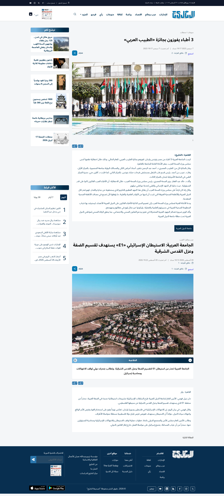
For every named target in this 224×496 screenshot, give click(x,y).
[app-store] (37, 488)
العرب (182, 240)
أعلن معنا (128, 460)
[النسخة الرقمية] (46, 15)
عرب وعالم (150, 14)
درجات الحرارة (149, 2)
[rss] (173, 489)
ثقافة (119, 14)
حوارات (115, 460)
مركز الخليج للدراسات (88, 473)
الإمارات (163, 14)
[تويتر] (39, 3)
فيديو (93, 14)
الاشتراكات (127, 466)
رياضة (129, 14)
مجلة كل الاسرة (112, 471)
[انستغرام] (35, 3)
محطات (183, 32)
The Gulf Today (111, 466)
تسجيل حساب (51, 3)
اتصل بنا (93, 469)
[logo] (184, 14)
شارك (81, 53)
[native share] (74, 53)
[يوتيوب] (30, 3)
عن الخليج (93, 464)
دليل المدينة (127, 471)
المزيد (85, 14)
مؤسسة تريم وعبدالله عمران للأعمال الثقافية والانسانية (82, 458)
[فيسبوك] (43, 3)
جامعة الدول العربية (184, 228)
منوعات (110, 14)
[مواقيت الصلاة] (30, 14)
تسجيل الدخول (62, 3)
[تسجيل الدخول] (68, 3)
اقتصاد (138, 14)
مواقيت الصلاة (160, 2)
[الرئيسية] (183, 458)
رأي (101, 14)
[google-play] (56, 488)
